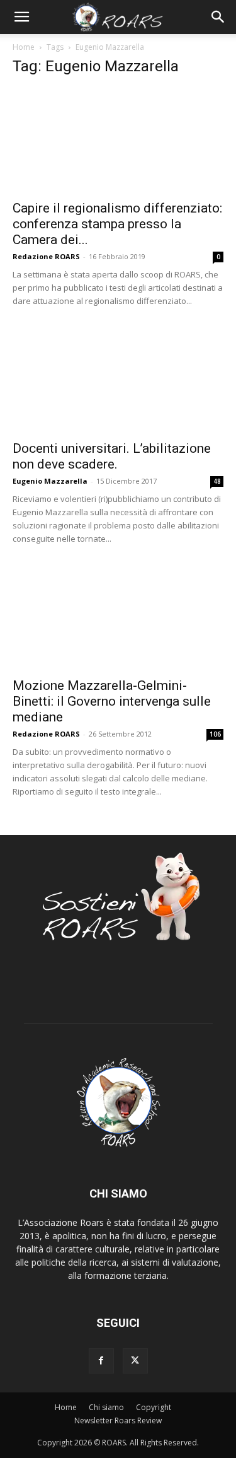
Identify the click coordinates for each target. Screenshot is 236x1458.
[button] (21, 17)
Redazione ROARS (46, 256)
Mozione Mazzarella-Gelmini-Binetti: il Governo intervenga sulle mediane (112, 701)
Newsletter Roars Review (118, 1420)
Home (24, 47)
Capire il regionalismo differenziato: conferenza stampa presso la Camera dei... (117, 224)
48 (217, 481)
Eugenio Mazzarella (50, 481)
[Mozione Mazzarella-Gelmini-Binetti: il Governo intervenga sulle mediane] (118, 618)
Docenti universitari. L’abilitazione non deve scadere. (112, 456)
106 (215, 734)
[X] (135, 1360)
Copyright (153, 1407)
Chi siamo (106, 1407)
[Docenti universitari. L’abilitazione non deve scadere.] (118, 380)
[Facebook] (101, 1360)
